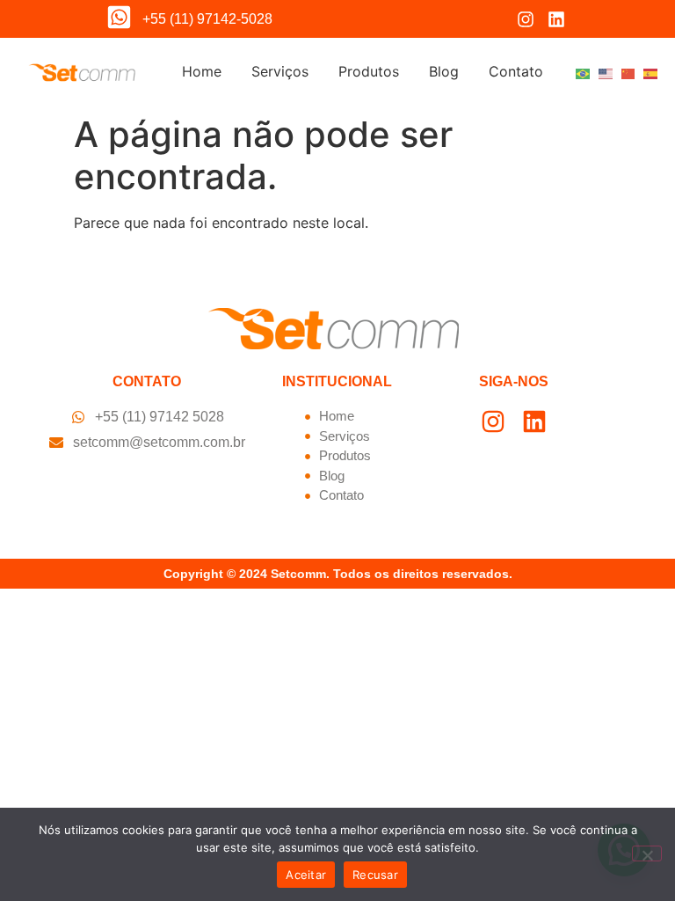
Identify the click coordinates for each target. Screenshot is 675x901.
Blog (444, 71)
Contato (516, 71)
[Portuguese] (583, 72)
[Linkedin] (556, 19)
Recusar (375, 875)
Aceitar (306, 875)
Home (201, 71)
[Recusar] (647, 853)
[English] (606, 72)
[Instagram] (525, 19)
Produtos (368, 71)
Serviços (279, 71)
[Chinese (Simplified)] (628, 72)
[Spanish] (650, 72)
